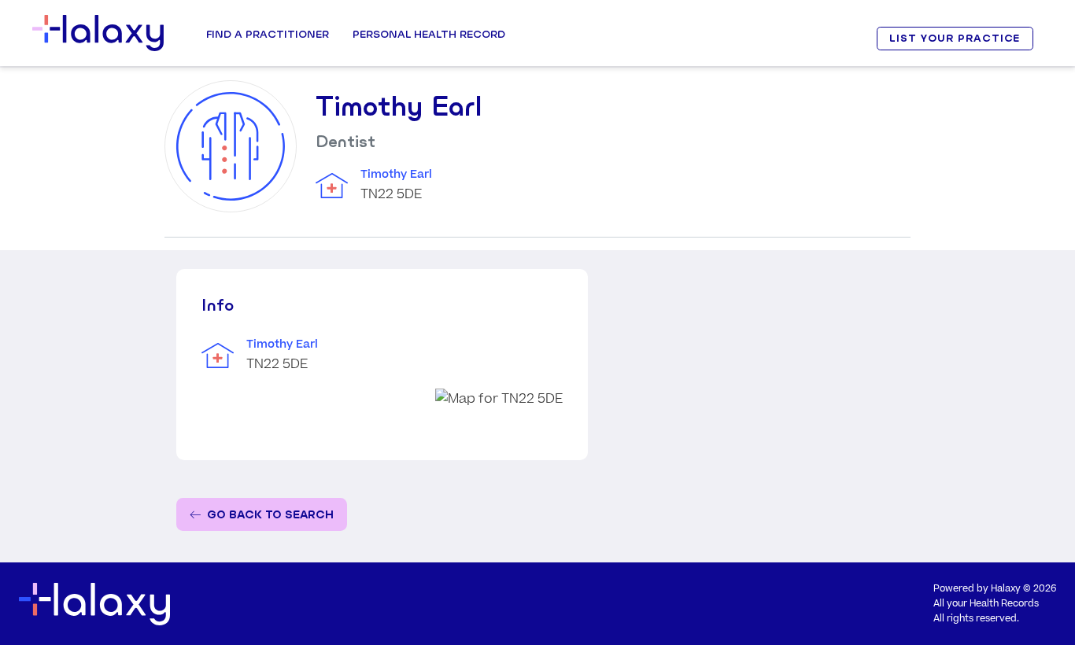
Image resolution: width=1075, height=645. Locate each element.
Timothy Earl (396, 174)
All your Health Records (986, 603)
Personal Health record (429, 34)
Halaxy (1006, 588)
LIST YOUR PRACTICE (954, 38)
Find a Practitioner (267, 34)
